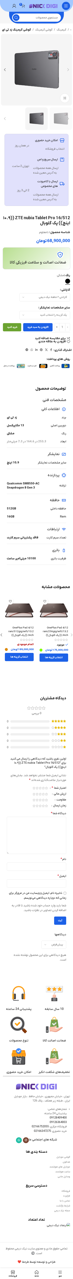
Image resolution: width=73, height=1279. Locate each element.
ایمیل (61, 876)
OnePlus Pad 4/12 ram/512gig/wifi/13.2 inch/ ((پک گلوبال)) (21, 631)
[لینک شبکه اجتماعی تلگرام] (26, 350)
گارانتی (65, 290)
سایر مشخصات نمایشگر (55, 308)
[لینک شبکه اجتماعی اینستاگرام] (26, 1140)
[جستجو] (16, 17)
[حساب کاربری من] (14, 6)
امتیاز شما (59, 788)
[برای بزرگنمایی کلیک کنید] (64, 98)
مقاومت (61, 800)
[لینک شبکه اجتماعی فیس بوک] (51, 350)
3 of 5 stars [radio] (40, 788)
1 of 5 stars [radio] (46, 788)
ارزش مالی (59, 794)
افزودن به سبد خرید (38, 327)
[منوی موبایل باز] (66, 6)
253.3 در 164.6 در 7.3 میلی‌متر (26, 441)
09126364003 (58, 1122)
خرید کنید (12, 327)
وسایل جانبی (64, 1176)
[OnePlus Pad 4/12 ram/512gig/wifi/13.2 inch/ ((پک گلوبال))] (19, 610)
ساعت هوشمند (62, 1171)
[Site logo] (43, 6)
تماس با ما (65, 1200)
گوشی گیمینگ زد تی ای (16, 30)
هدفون (66, 1162)
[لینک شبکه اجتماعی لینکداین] (36, 350)
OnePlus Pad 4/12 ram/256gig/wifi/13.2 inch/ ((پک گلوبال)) (55, 631)
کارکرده (66, 1196)
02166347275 (42, 1131)
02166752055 (40, 1126)
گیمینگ (61, 30)
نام (63, 859)
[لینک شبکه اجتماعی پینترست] (41, 350)
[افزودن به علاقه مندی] (44, 601)
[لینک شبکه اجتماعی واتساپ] (31, 350)
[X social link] (46, 350)
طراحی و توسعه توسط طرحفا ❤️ (36, 1262)
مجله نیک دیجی (62, 1210)
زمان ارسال (59, 806)
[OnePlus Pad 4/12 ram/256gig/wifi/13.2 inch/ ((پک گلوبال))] (54, 610)
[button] (68, 70)
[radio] (67, 281)
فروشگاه (66, 1191)
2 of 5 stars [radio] (43, 788)
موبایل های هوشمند (59, 1166)
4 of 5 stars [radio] (37, 788)
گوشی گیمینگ (43, 30)
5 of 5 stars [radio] (33, 788)
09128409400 (58, 1118)
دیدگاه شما (58, 813)
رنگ (67, 275)
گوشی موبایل (63, 1157)
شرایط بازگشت (63, 1205)
